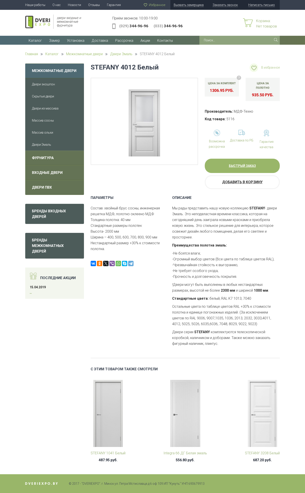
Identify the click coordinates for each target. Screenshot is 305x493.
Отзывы (94, 5)
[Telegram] (131, 263)
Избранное (157, 5)
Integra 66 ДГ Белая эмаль (185, 453)
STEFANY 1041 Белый (108, 453)
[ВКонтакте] (93, 263)
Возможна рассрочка (217, 143)
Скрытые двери (43, 96)
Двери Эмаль (41, 144)
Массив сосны (43, 120)
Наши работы (35, 5)
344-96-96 (133, 26)
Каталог (35, 40)
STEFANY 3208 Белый (262, 453)
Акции (145, 40)
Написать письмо (261, 5)
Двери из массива (45, 108)
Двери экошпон (43, 84)
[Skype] (124, 263)
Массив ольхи (42, 132)
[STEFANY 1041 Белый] (108, 415)
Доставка (100, 40)
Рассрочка (124, 40)
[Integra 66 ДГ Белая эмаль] (185, 415)
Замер (54, 40)
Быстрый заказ (242, 166)
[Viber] (112, 263)
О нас (56, 5)
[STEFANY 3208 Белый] (262, 415)
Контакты (165, 40)
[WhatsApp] (118, 263)
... (31, 292)
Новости (74, 5)
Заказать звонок (225, 5)
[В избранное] (254, 67)
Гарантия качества (267, 144)
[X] (106, 263)
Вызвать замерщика (189, 5)
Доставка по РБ (241, 140)
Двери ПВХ (42, 187)
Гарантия (114, 5)
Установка (75, 40)
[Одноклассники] (99, 263)
